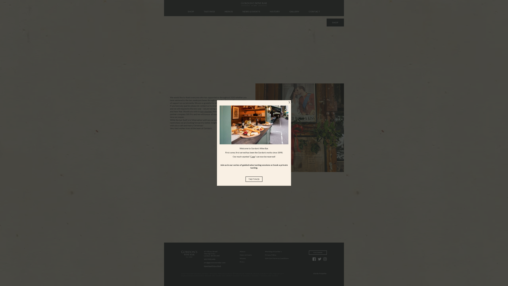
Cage (252, 156)
